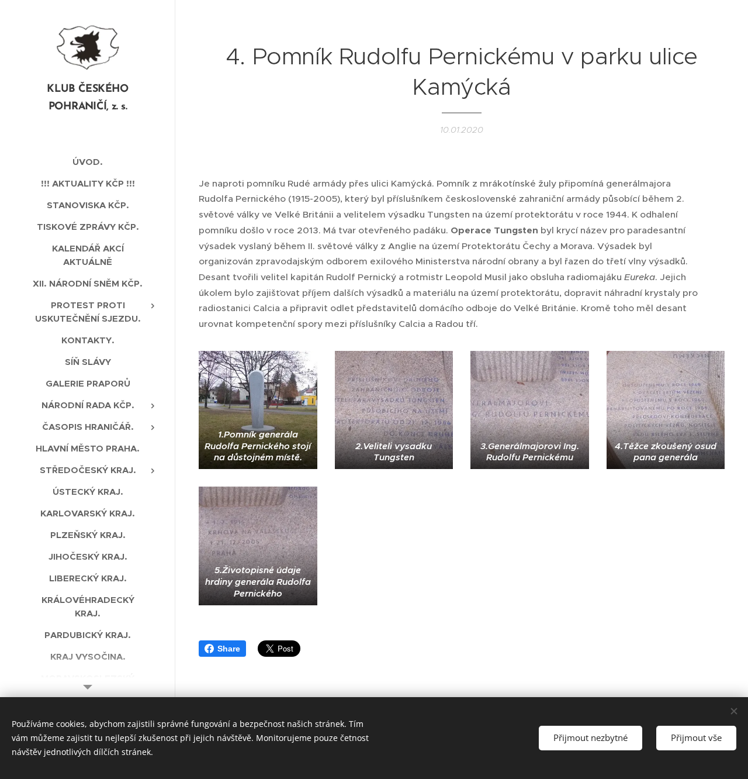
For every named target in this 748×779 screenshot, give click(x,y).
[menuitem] (88, 161)
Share (228, 648)
